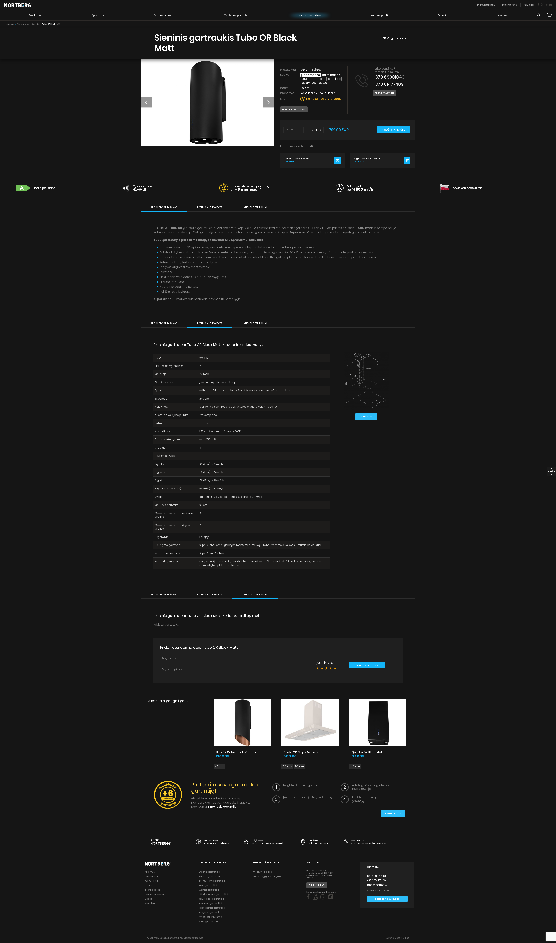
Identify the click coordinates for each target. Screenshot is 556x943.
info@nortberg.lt (377, 885)
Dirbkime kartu (509, 4)
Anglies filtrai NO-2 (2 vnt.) (367, 158)
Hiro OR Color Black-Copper (236, 752)
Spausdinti (366, 416)
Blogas (148, 898)
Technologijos (152, 889)
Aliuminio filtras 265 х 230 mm (299, 158)
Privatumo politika (262, 871)
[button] (146, 102)
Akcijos (502, 15)
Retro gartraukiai (208, 885)
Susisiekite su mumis (387, 899)
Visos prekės (23, 24)
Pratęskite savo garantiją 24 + (250, 188)
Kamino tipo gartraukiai (211, 898)
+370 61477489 (388, 84)
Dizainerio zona (164, 15)
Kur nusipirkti (379, 15)
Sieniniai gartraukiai (209, 876)
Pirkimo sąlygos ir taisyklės (267, 876)
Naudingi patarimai (294, 109)
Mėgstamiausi (487, 4)
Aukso (323, 83)
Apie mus (97, 15)
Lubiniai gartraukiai (209, 889)
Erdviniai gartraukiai (209, 871)
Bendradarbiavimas (156, 894)
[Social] (538, 5)
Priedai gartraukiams (210, 916)
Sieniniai (35, 24)
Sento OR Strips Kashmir (301, 752)
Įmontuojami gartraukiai (212, 880)
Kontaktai (529, 4)
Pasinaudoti (393, 813)
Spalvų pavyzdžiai (208, 921)
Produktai (35, 15)
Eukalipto (334, 79)
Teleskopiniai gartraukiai (212, 907)
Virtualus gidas (310, 15)
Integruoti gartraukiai (210, 912)
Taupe (306, 79)
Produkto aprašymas (164, 207)
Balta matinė (331, 75)
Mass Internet (402, 937)
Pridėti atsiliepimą (367, 665)
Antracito (319, 79)
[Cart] (549, 15)
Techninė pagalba (236, 15)
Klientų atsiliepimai (255, 207)
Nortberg (10, 24)
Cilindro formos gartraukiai (213, 894)
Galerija (443, 15)
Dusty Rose (309, 83)
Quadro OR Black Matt (367, 752)
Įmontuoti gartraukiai (210, 903)
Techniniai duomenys (209, 207)
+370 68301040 (388, 77)
